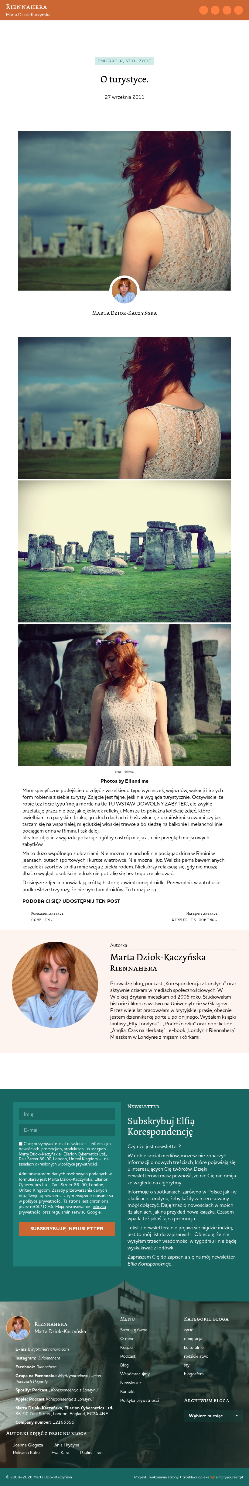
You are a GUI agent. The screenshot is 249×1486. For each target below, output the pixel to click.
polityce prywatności (79, 1164)
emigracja (110, 60)
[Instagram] (215, 10)
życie (145, 60)
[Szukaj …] (191, 10)
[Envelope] (203, 10)
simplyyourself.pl (229, 1476)
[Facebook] (227, 10)
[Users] (238, 10)
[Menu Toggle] (180, 10)
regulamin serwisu (69, 1212)
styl (131, 60)
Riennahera (26, 6)
